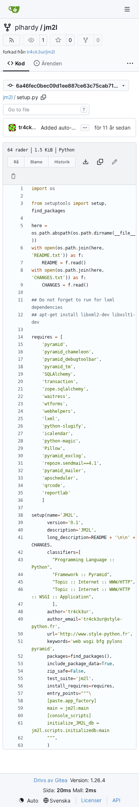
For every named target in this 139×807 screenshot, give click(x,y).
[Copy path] (43, 97)
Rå (16, 161)
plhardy (27, 27)
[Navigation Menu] (127, 9)
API (116, 800)
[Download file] (86, 162)
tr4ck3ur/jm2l (41, 52)
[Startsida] (14, 9)
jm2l (50, 27)
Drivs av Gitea (50, 780)
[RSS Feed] (11, 40)
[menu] (28, 800)
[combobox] (46, 109)
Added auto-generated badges (79, 127)
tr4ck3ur (30, 127)
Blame (36, 161)
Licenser (91, 800)
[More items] (130, 63)
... (85, 126)
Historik (62, 161)
